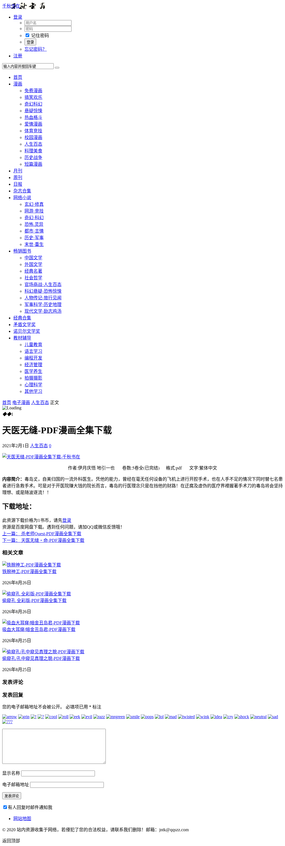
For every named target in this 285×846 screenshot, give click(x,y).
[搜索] (57, 68)
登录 (66, 520)
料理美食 (33, 150)
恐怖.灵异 (33, 224)
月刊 (17, 170)
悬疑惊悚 (33, 110)
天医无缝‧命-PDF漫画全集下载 (43, 540)
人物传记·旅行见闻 (43, 297)
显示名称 (11, 773)
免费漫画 (33, 90)
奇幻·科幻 (34, 217)
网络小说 (22, 197)
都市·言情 (34, 231)
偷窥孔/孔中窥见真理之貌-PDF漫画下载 (41, 658)
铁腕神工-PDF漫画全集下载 (29, 571)
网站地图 (22, 818)
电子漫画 (21, 402)
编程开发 (33, 358)
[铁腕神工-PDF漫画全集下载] (31, 565)
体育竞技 (33, 130)
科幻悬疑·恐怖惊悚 (43, 291)
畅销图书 (22, 251)
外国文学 (33, 264)
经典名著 (33, 271)
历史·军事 (34, 237)
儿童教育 (33, 344)
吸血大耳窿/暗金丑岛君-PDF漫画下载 (38, 629)
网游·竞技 (34, 211)
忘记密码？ (35, 49)
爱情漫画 (33, 124)
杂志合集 (22, 191)
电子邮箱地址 (15, 784)
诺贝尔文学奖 (26, 331)
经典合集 (22, 318)
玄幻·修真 (34, 204)
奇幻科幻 (33, 104)
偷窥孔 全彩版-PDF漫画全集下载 (34, 600)
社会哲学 (33, 277)
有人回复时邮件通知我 (30, 807)
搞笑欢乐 (33, 97)
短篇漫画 (33, 164)
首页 (17, 77)
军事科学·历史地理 (43, 304)
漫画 (17, 84)
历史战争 (33, 157)
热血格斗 (33, 117)
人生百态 (33, 144)
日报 (17, 184)
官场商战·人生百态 (43, 284)
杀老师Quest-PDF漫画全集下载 (41, 533)
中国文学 (33, 257)
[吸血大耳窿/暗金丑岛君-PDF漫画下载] (41, 622)
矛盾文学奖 (24, 324)
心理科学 (33, 384)
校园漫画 (33, 137)
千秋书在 (11, 6)
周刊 (17, 177)
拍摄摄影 (33, 378)
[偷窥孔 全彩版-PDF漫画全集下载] (36, 593)
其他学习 (33, 391)
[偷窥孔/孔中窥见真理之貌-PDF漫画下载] (43, 651)
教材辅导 (22, 338)
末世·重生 (34, 244)
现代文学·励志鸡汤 (43, 311)
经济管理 (33, 364)
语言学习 (33, 351)
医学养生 (33, 371)
